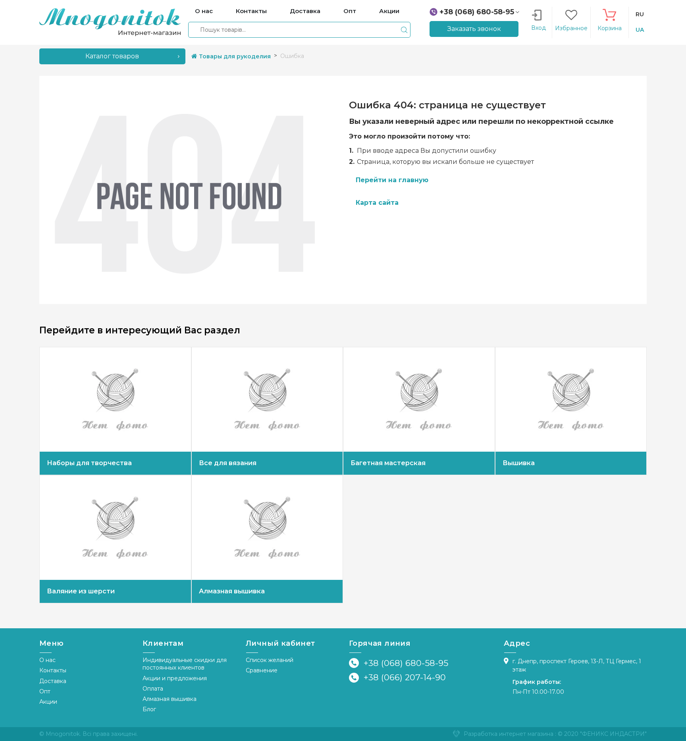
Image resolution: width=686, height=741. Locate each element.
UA (640, 29)
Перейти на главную (392, 180)
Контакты (52, 670)
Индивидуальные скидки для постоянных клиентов (185, 663)
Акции (48, 701)
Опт (44, 691)
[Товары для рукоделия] (110, 21)
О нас (47, 660)
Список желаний (269, 660)
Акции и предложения (175, 678)
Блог (149, 709)
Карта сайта (377, 202)
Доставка (52, 681)
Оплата (153, 688)
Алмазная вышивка (170, 699)
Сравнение (261, 670)
